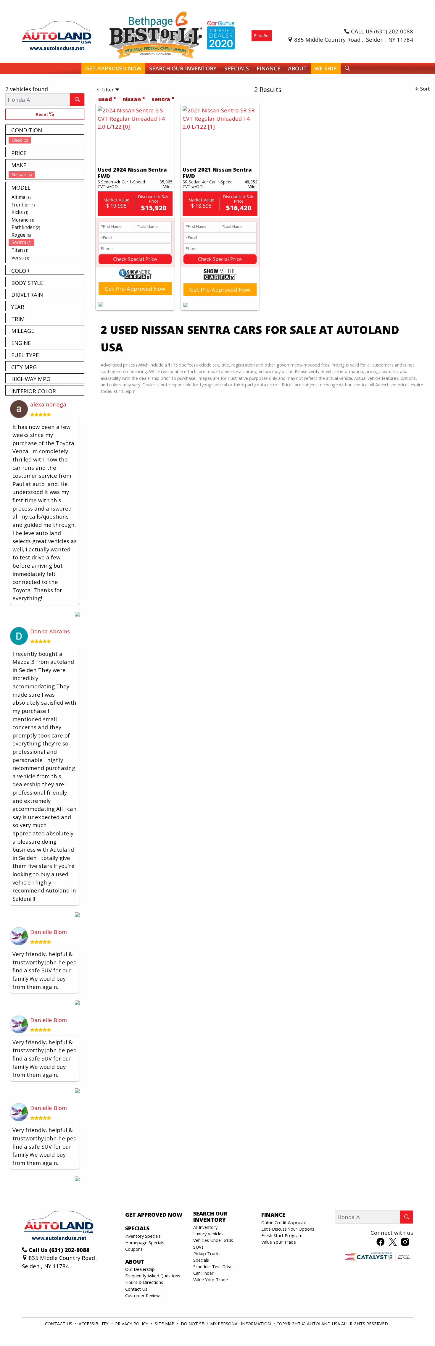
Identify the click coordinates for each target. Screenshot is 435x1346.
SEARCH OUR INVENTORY (210, 1216)
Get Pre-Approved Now (135, 288)
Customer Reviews (143, 1295)
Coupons (134, 1249)
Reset (42, 114)
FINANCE (273, 1215)
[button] (113, 68)
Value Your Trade (210, 1279)
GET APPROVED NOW (153, 1215)
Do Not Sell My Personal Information (226, 1323)
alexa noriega (48, 404)
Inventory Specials (143, 1236)
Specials (201, 1260)
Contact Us (136, 1289)
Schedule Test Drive (213, 1266)
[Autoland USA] (56, 34)
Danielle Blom (48, 931)
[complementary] (417, 1328)
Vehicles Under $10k (213, 1240)
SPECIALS (137, 1228)
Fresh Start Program (281, 1235)
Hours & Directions (144, 1282)
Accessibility (94, 1323)
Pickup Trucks (206, 1253)
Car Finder (203, 1273)
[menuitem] (46, 140)
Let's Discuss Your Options (287, 1229)
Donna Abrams (50, 631)
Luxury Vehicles (208, 1234)
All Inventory (205, 1227)
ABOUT (134, 1262)
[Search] (77, 99)
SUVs (198, 1247)
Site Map (165, 1323)
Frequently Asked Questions (152, 1276)
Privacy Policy (132, 1323)
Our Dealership (140, 1269)
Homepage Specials (144, 1242)
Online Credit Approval (283, 1222)
